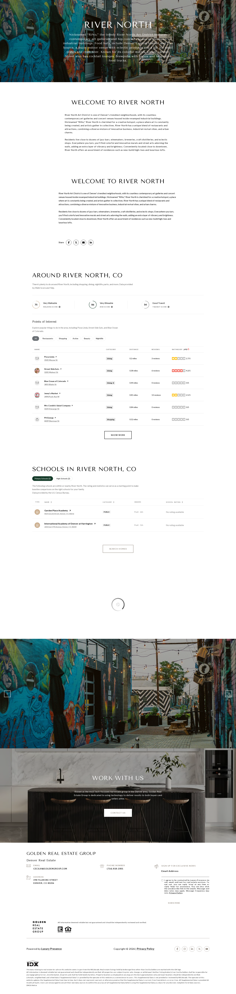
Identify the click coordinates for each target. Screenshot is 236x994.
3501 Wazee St (51, 360)
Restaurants (48, 338)
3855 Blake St (50, 384)
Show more (118, 435)
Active (77, 338)
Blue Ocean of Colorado (55, 381)
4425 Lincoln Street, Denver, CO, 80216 (59, 514)
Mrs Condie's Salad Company (57, 405)
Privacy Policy (175, 893)
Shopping (64, 338)
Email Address (170, 871)
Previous (7, 694)
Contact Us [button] (118, 813)
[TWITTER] (199, 949)
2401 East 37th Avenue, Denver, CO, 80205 (60, 527)
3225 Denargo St (51, 409)
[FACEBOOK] (177, 949)
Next (228, 694)
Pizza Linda (49, 357)
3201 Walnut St (51, 372)
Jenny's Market (51, 393)
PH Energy (49, 418)
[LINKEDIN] (192, 949)
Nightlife (101, 338)
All (37, 338)
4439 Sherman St (51, 421)
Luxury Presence (51, 948)
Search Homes (118, 549)
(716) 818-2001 (115, 868)
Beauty (88, 338)
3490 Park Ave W (51, 396)
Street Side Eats (51, 369)
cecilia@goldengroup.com (50, 868)
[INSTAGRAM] (184, 949)
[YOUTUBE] (207, 949)
